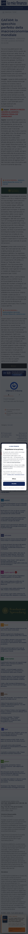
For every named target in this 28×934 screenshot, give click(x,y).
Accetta (14, 483)
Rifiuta (14, 479)
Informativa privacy (19, 474)
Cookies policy (10, 474)
